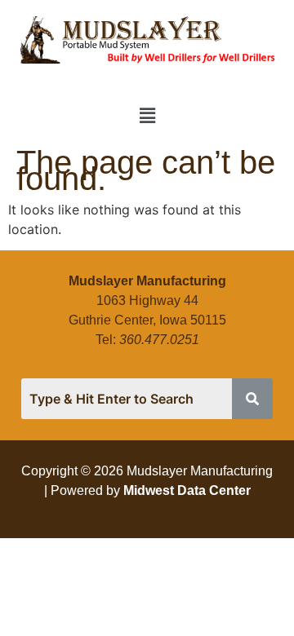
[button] (147, 116)
